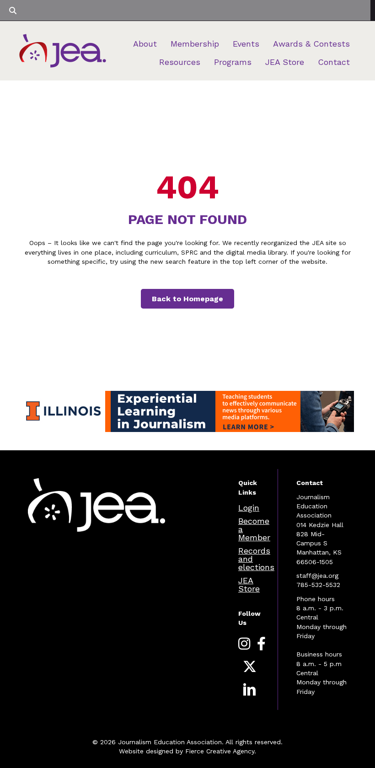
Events (246, 43)
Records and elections (256, 559)
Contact (334, 62)
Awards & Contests (311, 43)
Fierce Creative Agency (219, 751)
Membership (195, 43)
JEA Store (284, 62)
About (145, 43)
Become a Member (254, 529)
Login (248, 507)
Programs (233, 62)
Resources (179, 62)
